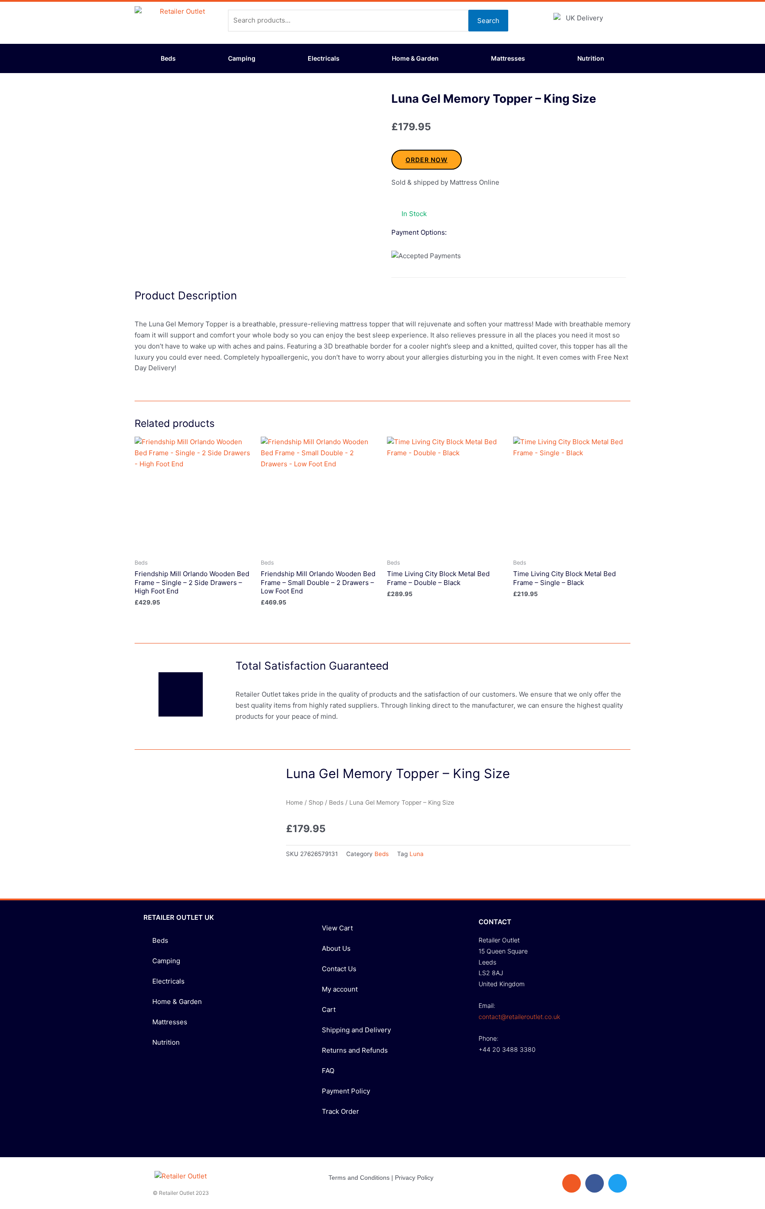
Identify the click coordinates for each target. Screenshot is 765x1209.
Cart (329, 1009)
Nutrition (590, 58)
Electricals (324, 58)
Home (294, 802)
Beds (168, 58)
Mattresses (508, 58)
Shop (316, 802)
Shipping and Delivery (356, 1030)
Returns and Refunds (355, 1050)
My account (340, 989)
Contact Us (339, 969)
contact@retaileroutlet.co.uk (519, 1016)
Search (488, 20)
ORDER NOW (427, 159)
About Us (336, 948)
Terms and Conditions (359, 1177)
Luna (417, 853)
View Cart (337, 928)
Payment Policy (346, 1091)
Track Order (340, 1111)
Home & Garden (415, 58)
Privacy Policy (414, 1177)
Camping (241, 58)
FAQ (328, 1070)
